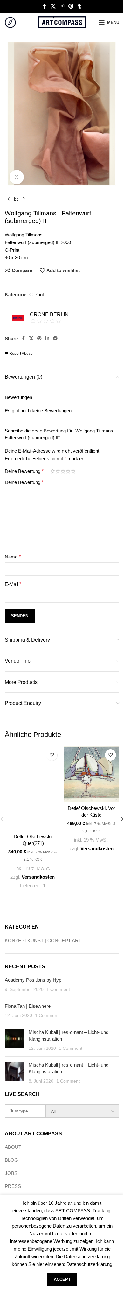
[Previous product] (8, 199)
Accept (62, 1279)
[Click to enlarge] (17, 177)
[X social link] (53, 6)
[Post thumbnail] (14, 1040)
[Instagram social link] (62, 6)
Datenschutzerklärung (89, 1264)
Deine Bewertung (24, 471)
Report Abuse (20, 353)
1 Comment (58, 989)
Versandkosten (38, 877)
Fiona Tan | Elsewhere (28, 1006)
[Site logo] (10, 22)
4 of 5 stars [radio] (68, 471)
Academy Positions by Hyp (33, 980)
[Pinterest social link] (71, 6)
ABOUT (13, 1147)
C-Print (36, 294)
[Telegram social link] (55, 338)
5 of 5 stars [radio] (73, 471)
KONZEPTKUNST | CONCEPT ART (43, 940)
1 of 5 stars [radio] (52, 471)
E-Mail (13, 584)
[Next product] (24, 199)
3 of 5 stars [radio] (62, 471)
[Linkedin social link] (47, 338)
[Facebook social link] (44, 6)
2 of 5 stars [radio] (57, 471)
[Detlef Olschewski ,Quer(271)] (32, 788)
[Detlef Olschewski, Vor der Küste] (91, 774)
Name (13, 556)
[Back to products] (16, 199)
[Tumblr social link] (79, 6)
